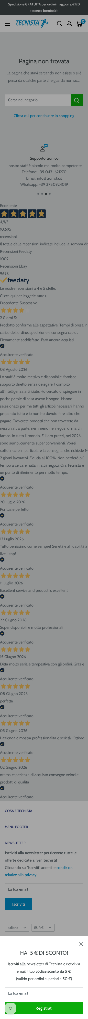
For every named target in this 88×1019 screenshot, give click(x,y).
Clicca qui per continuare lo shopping (44, 115)
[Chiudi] (81, 943)
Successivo (28, 303)
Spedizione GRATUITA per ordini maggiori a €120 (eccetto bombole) (44, 7)
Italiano (13, 928)
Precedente (9, 303)
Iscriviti (18, 904)
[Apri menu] (7, 24)
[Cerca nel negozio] (77, 100)
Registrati (44, 1008)
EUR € (39, 928)
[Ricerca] (59, 23)
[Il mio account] (69, 23)
